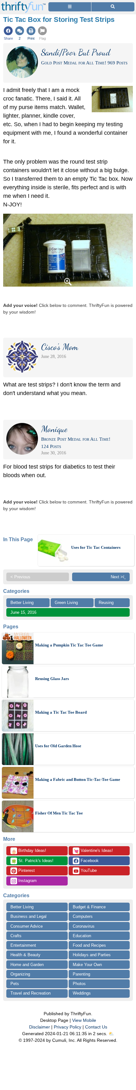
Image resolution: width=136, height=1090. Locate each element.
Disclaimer (39, 1026)
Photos (79, 983)
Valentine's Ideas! (93, 851)
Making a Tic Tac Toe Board (61, 712)
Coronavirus (84, 926)
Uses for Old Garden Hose (58, 745)
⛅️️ (111, 1033)
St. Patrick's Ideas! (32, 861)
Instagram (27, 880)
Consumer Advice (26, 926)
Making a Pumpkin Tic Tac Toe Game (69, 645)
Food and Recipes (89, 945)
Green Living (66, 602)
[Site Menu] (69, 6)
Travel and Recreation (30, 993)
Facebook (89, 860)
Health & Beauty (25, 954)
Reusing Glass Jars (52, 678)
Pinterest (26, 870)
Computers (83, 916)
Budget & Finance (89, 907)
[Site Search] (112, 6)
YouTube (88, 870)
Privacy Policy (67, 1026)
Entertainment (23, 945)
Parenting (81, 974)
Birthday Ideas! (28, 851)
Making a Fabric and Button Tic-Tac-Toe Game (77, 779)
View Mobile (84, 1020)
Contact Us (96, 1026)
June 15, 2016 (23, 612)
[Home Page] (23, 3)
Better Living (22, 602)
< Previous (20, 576)
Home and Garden (27, 964)
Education (82, 935)
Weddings (82, 993)
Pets (14, 983)
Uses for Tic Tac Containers (96, 547)
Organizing (20, 974)
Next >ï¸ (118, 576)
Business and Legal (28, 916)
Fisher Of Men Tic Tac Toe (59, 813)
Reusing (106, 602)
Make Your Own (87, 964)
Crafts (16, 935)
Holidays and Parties (92, 954)
